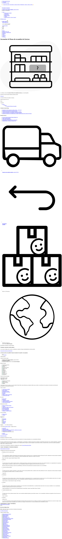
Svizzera (7, 535)
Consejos (3, 406)
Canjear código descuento (6, 402)
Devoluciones (6, 13)
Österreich (8, 526)
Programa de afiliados (5, 408)
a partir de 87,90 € (10, 9)
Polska (6, 527)
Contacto (5, 16)
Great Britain (9, 532)
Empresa (3, 433)
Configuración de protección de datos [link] (8, 431)
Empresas (3, 393)
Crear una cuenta (5, 25)
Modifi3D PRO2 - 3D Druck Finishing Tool (9, 120)
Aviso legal (4, 428)
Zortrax (5, 105)
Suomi (6, 530)
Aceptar (9, 503)
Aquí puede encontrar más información (6, 350)
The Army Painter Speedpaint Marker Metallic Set (10, 117)
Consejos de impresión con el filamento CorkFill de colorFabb (11, 111)
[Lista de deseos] (3, 27)
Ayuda (3, 12)
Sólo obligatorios (13, 503)
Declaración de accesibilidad (6, 430)
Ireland (6, 522)
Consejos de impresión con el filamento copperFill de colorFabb (12, 112)
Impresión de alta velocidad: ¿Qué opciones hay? (9, 110)
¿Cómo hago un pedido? (6, 389)
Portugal (7, 528)
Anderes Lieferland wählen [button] (4, 512)
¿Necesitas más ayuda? (5, 395)
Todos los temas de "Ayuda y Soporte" (10, 17)
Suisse (6, 534)
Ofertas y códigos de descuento (7, 394)
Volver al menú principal (6, 1)
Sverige (7, 531)
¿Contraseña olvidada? (5, 400)
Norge (6, 536)
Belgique (7, 515)
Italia (5, 523)
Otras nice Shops (5, 434)
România (7, 537)
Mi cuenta (3, 392)
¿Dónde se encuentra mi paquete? (7, 401)
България (7, 517)
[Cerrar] (0, 6)
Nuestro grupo (4, 414)
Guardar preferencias (4, 503)
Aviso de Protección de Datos (26, 445)
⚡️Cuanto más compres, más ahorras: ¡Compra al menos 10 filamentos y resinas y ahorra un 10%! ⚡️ (18, 4)
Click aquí (2, 96)
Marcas (3, 104)
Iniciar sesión (4, 398)
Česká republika (10, 518)
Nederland (8, 525)
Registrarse (4, 399)
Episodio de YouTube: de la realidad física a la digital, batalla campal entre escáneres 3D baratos (17, 113)
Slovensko (8, 529)
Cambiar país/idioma (9, 424)
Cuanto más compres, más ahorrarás (7, 407)
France (6, 521)
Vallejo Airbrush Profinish (6, 118)
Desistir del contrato (3, 435)
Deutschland (9, 519)
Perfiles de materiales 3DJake (6, 405)
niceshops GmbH (7, 426)
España (7, 520)
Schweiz (7, 533)
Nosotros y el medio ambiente (6, 410)
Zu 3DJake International (4, 510)
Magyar (7, 524)
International (9, 514)
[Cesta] (32, 29)
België (6, 516)
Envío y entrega (4, 390)
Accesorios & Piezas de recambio (11, 106)
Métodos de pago (7, 15)
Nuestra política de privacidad (4, 448)
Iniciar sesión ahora (5, 22)
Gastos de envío (6, 14)
